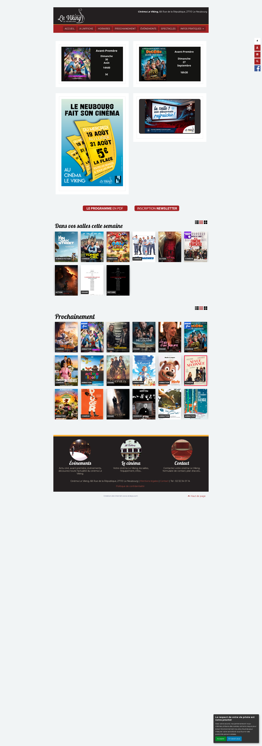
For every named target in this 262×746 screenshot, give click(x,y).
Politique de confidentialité (130, 486)
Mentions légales (149, 481)
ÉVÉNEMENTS (148, 28)
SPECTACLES (168, 28)
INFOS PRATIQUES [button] (191, 28)
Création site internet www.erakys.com (121, 496)
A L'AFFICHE (86, 28)
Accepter (220, 739)
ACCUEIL (70, 28)
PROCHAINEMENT (125, 28)
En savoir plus (234, 739)
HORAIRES (104, 28)
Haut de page (198, 496)
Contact (164, 481)
